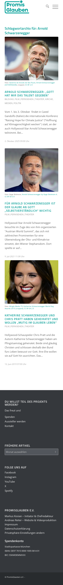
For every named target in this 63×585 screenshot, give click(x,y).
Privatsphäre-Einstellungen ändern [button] (25, 532)
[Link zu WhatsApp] (50, 580)
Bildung (9, 99)
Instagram (10, 477)
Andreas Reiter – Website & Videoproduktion (30, 520)
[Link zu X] (45, 580)
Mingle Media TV (16, 306)
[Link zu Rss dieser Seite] (55, 580)
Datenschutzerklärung (17, 528)
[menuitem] (46, 6)
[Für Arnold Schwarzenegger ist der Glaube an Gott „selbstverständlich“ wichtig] (31, 170)
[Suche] (46, 6)
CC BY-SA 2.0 (29, 308)
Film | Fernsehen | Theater (29, 99)
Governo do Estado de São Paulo (22, 82)
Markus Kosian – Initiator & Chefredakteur (29, 516)
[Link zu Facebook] (30, 580)
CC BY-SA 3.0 (10, 196)
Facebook (10, 472)
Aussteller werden (15, 421)
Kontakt (9, 426)
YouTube (10, 481)
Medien (9, 103)
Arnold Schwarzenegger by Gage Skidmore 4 (39, 194)
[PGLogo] (26, 6)
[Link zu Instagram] (35, 580)
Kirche (49, 99)
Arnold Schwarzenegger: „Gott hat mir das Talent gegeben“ (29, 93)
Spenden (10, 416)
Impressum (11, 524)
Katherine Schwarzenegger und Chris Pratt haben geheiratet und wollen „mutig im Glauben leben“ (31, 319)
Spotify (9, 490)
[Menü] (53, 6)
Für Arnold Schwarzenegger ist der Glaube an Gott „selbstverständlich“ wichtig (30, 207)
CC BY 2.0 (29, 85)
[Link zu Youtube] (40, 580)
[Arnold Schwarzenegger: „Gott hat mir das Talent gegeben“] (31, 58)
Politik (17, 103)
